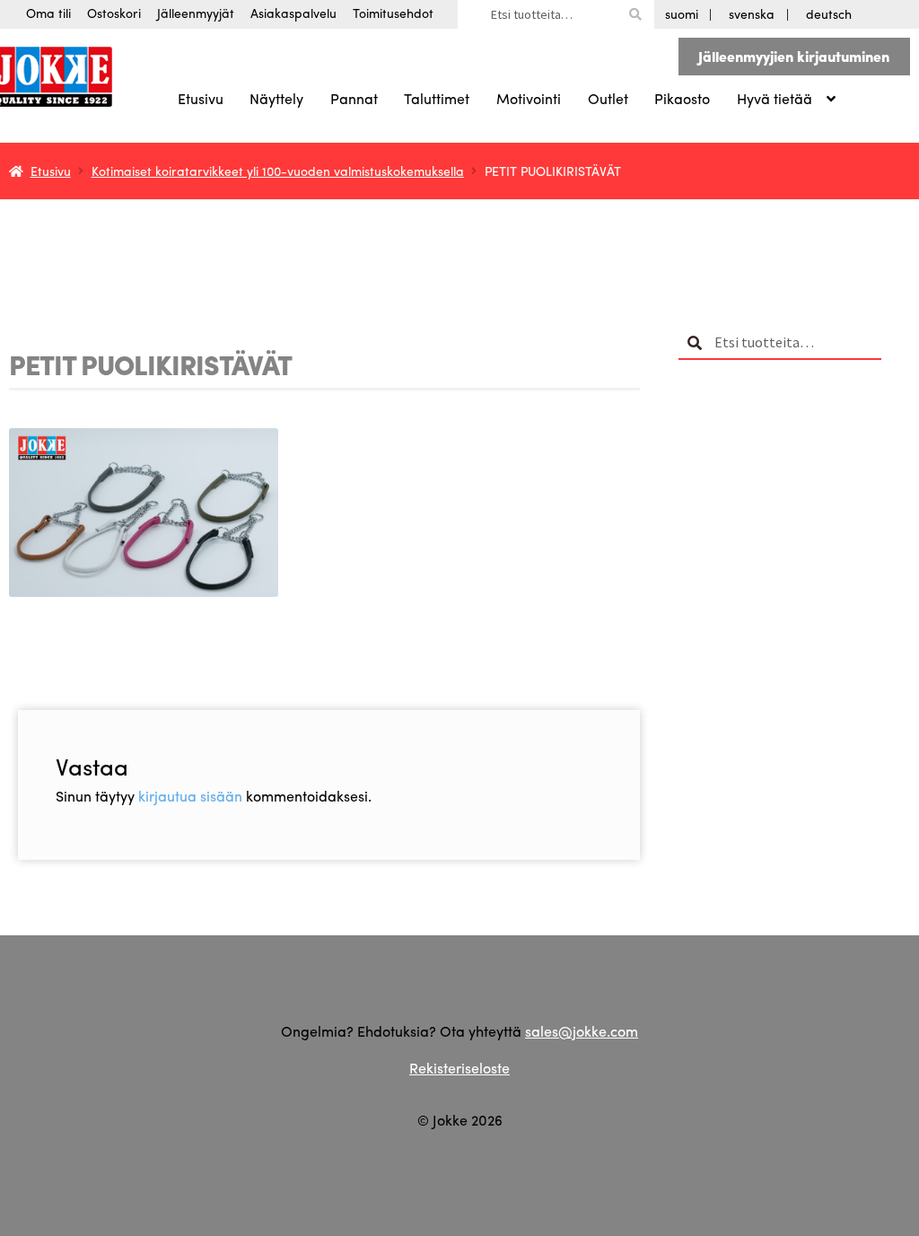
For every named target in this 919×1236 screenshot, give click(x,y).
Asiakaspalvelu (293, 13)
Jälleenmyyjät (195, 13)
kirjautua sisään (190, 795)
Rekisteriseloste (459, 1067)
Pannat (354, 98)
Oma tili (48, 13)
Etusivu (200, 98)
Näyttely (276, 98)
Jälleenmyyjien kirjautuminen (793, 56)
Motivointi (528, 98)
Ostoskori (114, 13)
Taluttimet (436, 98)
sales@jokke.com (581, 1031)
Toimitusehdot (393, 13)
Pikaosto (682, 98)
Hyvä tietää (774, 98)
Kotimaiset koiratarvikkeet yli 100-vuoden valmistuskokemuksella (278, 171)
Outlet (608, 98)
